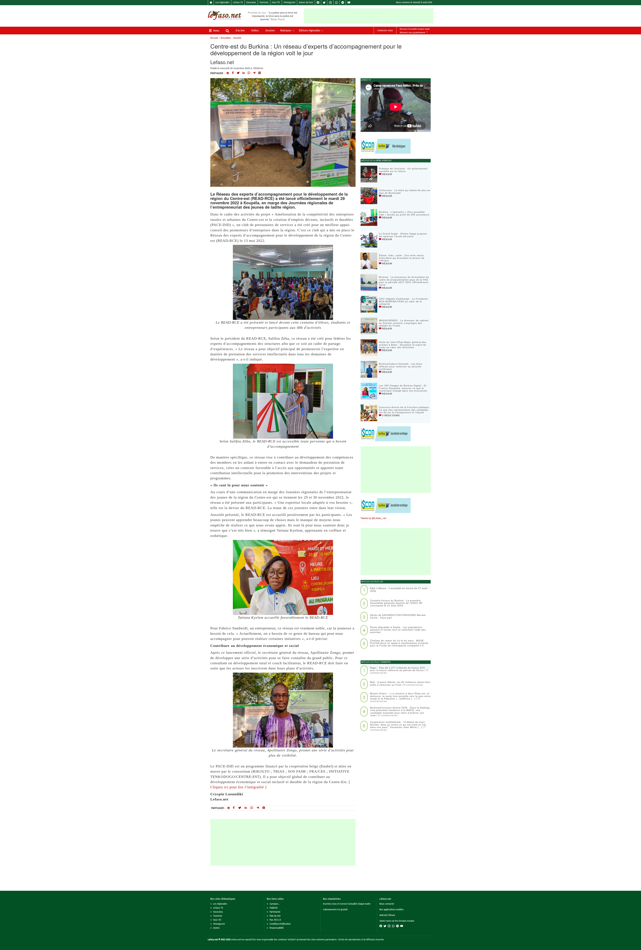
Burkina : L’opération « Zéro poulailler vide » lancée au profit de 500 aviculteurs (404, 213)
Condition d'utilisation (280, 923)
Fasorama (251, 2)
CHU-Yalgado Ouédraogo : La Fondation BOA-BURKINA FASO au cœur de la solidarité (403, 301)
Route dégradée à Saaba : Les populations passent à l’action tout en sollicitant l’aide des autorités (398, 630)
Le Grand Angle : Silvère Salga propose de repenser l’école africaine (403, 235)
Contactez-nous (385, 30)
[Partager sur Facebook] (233, 73)
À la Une (240, 30)
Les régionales (223, 2)
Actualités (226, 37)
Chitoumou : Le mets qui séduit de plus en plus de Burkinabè (404, 191)
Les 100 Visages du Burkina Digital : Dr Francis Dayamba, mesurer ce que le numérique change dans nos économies (403, 388)
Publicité (274, 907)
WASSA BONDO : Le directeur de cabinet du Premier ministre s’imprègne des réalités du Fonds (404, 323)
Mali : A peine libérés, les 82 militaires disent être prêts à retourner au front (400, 683)
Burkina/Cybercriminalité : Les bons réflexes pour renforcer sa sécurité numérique (400, 366)
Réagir (386, 174)
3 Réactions (390, 415)
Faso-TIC (276, 2)
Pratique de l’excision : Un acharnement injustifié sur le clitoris (403, 169)
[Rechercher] (227, 31)
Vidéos (255, 30)
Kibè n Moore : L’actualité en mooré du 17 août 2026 (398, 589)
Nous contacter (386, 903)
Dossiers (270, 30)
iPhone (392, 915)
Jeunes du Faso (306, 2)
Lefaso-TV (238, 2)
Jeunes (216, 927)
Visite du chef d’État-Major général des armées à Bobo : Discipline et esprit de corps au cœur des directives (402, 345)
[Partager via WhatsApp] (249, 73)
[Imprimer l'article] (259, 73)
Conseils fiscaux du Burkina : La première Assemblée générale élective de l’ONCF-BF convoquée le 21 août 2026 (396, 603)
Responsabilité (277, 927)
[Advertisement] (368, 15)
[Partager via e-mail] (228, 73)
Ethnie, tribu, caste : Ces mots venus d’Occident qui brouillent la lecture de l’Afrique (401, 258)
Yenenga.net (289, 2)
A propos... (275, 903)
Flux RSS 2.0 (275, 919)
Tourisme (263, 2)
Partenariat (275, 911)
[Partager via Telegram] (254, 73)
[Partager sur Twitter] (238, 73)
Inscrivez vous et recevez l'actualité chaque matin (346, 903)
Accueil (214, 37)
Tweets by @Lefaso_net (373, 518)
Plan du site (275, 915)
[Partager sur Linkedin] (243, 73)
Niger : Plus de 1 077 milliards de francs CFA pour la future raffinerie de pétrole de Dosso (397, 669)
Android (383, 915)
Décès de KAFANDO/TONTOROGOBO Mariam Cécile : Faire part (398, 616)
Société (237, 37)
